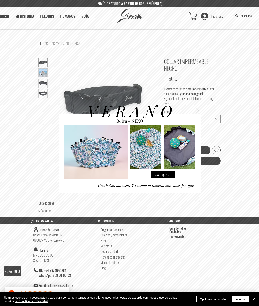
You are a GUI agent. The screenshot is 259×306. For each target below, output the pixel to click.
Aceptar (241, 299)
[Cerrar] (254, 299)
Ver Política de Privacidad (31, 301)
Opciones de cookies (213, 299)
